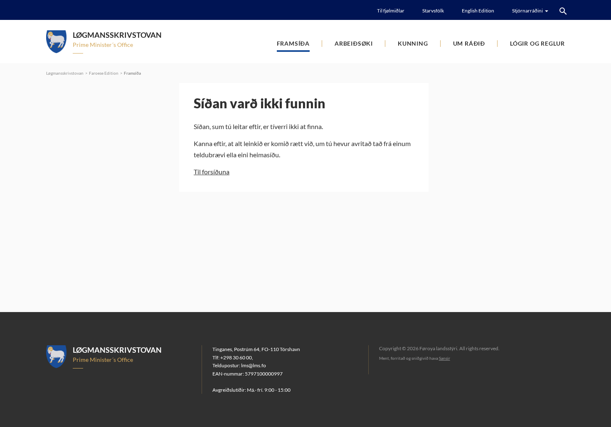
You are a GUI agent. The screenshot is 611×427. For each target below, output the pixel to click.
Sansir (444, 358)
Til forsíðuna (211, 172)
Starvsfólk (433, 10)
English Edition (478, 10)
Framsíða (293, 43)
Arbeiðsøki (354, 43)
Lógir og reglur (537, 43)
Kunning (413, 43)
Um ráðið (469, 43)
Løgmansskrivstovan (65, 73)
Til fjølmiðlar (390, 10)
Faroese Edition (103, 73)
